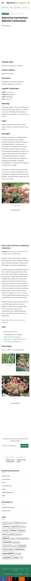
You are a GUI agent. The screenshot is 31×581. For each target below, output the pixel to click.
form (5, 534)
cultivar (13, 530)
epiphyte (22, 531)
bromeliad (16, 523)
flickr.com (10, 365)
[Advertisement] (15, 42)
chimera (23, 526)
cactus (6, 526)
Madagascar (9, 127)
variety (15, 557)
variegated (7, 558)
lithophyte (13, 538)
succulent (8, 553)
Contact (27, 574)
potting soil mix (18, 293)
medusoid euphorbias (22, 538)
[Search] (28, 3)
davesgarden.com (17, 205)
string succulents (8, 549)
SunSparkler (18, 553)
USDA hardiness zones (14, 251)
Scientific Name (10, 337)
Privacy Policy (7, 574)
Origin (9, 341)
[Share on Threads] (28, 579)
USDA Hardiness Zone (7, 492)
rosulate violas (7, 546)
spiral (14, 546)
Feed (3, 295)
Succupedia (5, 13)
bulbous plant (23, 523)
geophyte (11, 534)
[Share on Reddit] (22, 579)
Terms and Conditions (18, 574)
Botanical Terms (6, 510)
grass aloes (18, 534)
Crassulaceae (10, 92)
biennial (10, 523)
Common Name (6, 479)
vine (21, 557)
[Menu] (3, 3)
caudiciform (15, 527)
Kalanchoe (9, 99)
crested (5, 530)
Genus (10, 339)
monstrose (16, 542)
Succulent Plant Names (8, 507)
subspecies (19, 549)
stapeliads (22, 546)
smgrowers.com (24, 373)
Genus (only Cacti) (7, 486)
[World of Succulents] (16, 3)
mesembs (7, 542)
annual (4, 523)
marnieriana (17, 107)
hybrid (6, 538)
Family (14, 339)
